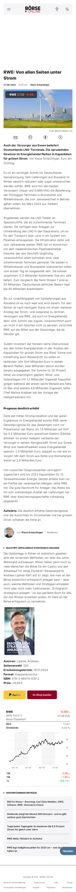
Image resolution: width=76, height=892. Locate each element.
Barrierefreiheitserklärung (14, 882)
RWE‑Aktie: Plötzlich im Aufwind (24, 838)
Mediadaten (67, 887)
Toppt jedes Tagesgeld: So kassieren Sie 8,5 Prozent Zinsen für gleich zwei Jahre (36, 828)
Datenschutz (39, 882)
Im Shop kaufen (42, 694)
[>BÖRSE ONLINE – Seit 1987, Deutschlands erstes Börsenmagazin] (32, 9)
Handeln (68, 850)
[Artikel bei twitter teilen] (60, 137)
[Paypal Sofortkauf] (15, 694)
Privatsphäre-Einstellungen (15, 887)
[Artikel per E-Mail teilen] (15, 137)
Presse (69, 882)
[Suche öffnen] (67, 9)
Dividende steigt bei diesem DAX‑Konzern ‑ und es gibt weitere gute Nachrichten (36, 816)
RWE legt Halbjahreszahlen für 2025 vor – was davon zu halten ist (37, 849)
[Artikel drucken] (30, 137)
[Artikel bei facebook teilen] (45, 137)
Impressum (51, 887)
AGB (56, 882)
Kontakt (36, 887)
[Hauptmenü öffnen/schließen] (9, 9)
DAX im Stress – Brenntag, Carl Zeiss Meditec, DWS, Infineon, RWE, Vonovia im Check (35, 803)
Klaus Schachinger (32, 532)
